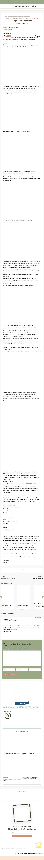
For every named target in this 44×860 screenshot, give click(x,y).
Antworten (38, 617)
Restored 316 (40, 853)
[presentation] (7, 594)
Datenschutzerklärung (10, 848)
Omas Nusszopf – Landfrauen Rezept (11, 753)
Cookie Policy (19, 848)
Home (3, 848)
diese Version (29, 483)
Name (5, 669)
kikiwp (19, 23)
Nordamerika (22, 18)
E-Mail (19, 669)
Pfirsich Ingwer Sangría (37, 577)
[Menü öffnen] (22, 9)
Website (32, 669)
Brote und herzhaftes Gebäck (12, 18)
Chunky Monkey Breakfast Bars (8, 577)
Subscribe (22, 836)
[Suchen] (39, 724)
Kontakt (24, 848)
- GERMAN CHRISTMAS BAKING (21, 2)
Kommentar (6, 649)
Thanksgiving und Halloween (31, 18)
